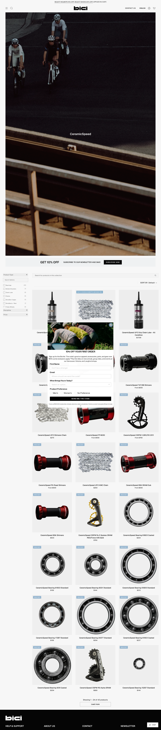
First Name (54, 364)
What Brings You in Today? (61, 381)
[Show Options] (109, 385)
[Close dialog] (110, 325)
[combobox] (80, 385)
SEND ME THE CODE (80, 399)
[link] (80, 336)
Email (52, 372)
